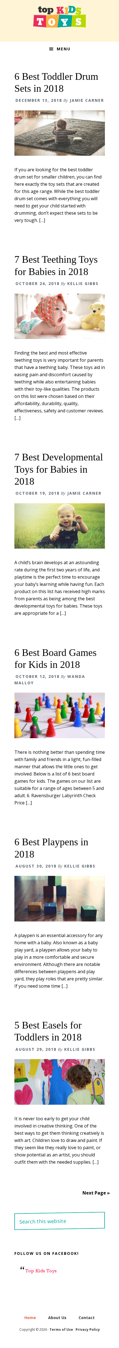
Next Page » (96, 1193)
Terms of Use (61, 1329)
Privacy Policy (88, 1329)
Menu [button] (64, 48)
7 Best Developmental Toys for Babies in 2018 (58, 469)
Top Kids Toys (59, 17)
